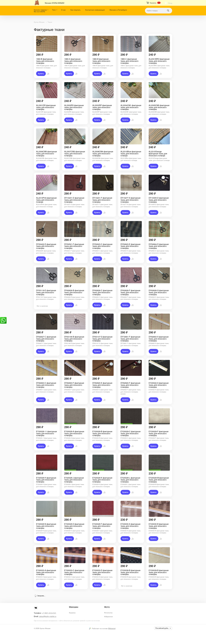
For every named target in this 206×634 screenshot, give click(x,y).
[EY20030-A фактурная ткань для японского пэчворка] (131, 509)
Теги (54, 10)
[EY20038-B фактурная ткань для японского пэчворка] (131, 555)
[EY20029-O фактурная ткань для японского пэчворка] (74, 509)
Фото (107, 607)
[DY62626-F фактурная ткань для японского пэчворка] (131, 275)
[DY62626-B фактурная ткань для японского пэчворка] (74, 275)
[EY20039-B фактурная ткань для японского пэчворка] (159, 555)
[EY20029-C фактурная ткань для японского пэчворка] (131, 416)
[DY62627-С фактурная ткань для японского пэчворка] (46, 322)
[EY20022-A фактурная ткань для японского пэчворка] (159, 368)
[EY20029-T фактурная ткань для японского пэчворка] (103, 509)
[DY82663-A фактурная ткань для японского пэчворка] (159, 322)
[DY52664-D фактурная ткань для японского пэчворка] (159, 229)
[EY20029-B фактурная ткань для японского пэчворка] (103, 416)
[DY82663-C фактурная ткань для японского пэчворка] (46, 368)
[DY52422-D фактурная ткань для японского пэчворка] (46, 229)
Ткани (50, 22)
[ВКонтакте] (36, 608)
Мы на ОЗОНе (39, 11)
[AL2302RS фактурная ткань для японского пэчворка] (74, 90)
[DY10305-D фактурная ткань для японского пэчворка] (159, 183)
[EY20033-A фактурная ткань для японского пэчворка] (46, 555)
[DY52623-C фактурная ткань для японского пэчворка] (103, 229)
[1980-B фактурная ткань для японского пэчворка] (103, 44)
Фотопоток (108, 613)
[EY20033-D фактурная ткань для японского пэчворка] (103, 555)
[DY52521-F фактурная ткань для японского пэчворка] (74, 229)
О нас (63, 10)
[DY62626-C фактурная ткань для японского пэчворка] (103, 275)
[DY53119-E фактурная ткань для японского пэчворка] (46, 275)
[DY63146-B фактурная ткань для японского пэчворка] (74, 322)
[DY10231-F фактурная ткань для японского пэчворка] (103, 183)
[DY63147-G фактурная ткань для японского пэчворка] (103, 322)
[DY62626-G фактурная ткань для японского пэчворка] (159, 275)
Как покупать (75, 10)
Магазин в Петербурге (118, 10)
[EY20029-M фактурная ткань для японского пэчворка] (159, 463)
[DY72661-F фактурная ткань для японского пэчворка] (131, 322)
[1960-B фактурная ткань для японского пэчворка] (46, 44)
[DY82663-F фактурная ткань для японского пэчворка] (74, 368)
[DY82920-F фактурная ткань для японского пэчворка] (131, 368)
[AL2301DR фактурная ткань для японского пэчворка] (46, 90)
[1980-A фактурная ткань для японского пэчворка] (74, 44)
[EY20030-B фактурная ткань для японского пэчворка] (159, 509)
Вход (170, 3)
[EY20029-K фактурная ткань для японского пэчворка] (103, 463)
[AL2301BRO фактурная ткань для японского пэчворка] (159, 44)
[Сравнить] (47, 73)
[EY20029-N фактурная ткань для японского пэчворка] (46, 509)
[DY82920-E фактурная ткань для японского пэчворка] (103, 368)
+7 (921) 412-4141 (49, 613)
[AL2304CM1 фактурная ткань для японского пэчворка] (131, 90)
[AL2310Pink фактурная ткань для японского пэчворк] (46, 183)
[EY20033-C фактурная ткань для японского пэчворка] (74, 555)
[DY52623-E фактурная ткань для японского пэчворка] (131, 229)
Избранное (108, 616)
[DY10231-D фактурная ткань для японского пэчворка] (74, 183)
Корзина (72, 613)
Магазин (73, 607)
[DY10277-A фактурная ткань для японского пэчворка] (131, 183)
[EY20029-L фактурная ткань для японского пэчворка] (131, 463)
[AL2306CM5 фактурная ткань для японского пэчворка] (46, 136)
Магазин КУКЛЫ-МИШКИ (54, 3)
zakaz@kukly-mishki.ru (47, 616)
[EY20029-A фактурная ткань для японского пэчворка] (74, 416)
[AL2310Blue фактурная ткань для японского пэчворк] (131, 136)
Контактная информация (95, 10)
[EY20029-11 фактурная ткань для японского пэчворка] (46, 416)
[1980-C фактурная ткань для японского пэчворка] (131, 44)
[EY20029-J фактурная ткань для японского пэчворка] (74, 463)
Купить (41, 74)
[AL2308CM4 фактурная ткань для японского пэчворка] (103, 136)
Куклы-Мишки (39, 22)
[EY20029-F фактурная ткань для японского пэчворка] (159, 416)
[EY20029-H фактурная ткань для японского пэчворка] (46, 463)
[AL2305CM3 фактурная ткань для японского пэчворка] (159, 90)
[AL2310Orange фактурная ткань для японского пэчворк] (159, 136)
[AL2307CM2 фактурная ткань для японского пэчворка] (74, 136)
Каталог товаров (40, 10)
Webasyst (112, 628)
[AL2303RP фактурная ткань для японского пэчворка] (103, 90)
